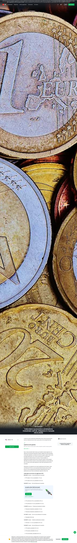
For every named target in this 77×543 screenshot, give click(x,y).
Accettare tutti (65, 539)
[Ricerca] (58, 5)
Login (66, 4)
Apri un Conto (71, 4)
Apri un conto (28, 493)
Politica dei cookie (33, 541)
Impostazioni (58, 539)
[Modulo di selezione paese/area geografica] (61, 5)
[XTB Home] (4, 5)
